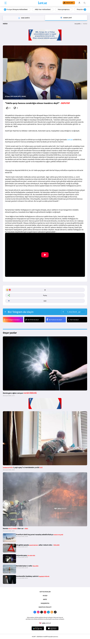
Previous (5, 9)
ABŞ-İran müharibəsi (43, 9)
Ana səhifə (77, 23)
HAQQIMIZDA (45, 603)
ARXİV (45, 599)
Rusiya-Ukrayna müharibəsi (17, 9)
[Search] (85, 3)
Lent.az (69, 139)
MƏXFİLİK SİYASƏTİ (45, 607)
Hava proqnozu (64, 9)
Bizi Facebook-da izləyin (55, 319)
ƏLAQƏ (45, 595)
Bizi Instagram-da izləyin (13, 319)
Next (85, 9)
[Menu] (5, 3)
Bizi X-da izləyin (74, 319)
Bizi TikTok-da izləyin (33, 319)
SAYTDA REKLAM (45, 592)
